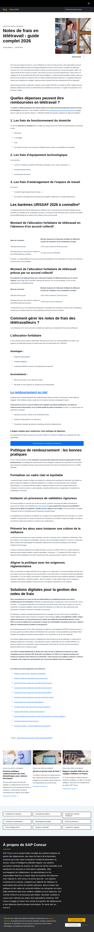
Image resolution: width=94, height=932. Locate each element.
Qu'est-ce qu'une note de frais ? (47, 771)
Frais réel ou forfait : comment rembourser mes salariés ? (32, 726)
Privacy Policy (84, 925)
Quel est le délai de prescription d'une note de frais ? (31, 678)
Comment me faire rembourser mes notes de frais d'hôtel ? (33, 692)
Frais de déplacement (12, 827)
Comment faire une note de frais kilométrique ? (29, 702)
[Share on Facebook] (87, 57)
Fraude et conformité (42, 827)
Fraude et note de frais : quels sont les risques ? (29, 711)
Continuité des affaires (42, 814)
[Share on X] (84, 57)
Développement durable (43, 821)
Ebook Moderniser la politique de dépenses (47, 443)
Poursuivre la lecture (10, 796)
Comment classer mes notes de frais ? (26, 721)
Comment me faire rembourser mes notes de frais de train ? (33, 683)
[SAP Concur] (11, 3)
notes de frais (42, 506)
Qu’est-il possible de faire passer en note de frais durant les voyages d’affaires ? (40, 716)
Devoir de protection (71, 821)
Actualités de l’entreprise (13, 814)
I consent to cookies (77, 920)
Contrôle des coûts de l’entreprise (72, 815)
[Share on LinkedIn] (90, 57)
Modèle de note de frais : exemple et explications (30, 673)
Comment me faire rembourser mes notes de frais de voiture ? (34, 697)
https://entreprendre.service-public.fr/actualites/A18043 (34, 738)
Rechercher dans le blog (73, 8)
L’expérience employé (72, 827)
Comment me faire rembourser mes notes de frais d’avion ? (33, 688)
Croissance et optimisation (14, 821)
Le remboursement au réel (28, 392)
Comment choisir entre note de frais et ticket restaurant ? (32, 707)
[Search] (89, 10)
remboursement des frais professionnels (62, 110)
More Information (73, 925)
